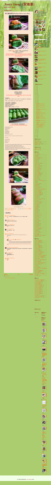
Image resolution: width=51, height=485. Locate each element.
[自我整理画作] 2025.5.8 (46, 410)
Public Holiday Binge (46, 324)
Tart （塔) (36, 274)
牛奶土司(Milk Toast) (38, 111)
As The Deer (43, 453)
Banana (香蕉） (36, 156)
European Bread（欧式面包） (38, 287)
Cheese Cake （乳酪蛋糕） (38, 246)
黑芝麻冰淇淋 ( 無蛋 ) (46, 330)
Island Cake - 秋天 (46, 455)
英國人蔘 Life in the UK (44, 392)
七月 (36, 101)
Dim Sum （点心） (37, 179)
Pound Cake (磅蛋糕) (37, 267)
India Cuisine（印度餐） (38, 191)
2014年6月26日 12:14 (10, 252)
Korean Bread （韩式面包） (38, 292)
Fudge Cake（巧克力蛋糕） (38, 254)
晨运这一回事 (46, 336)
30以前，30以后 (44, 408)
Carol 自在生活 (44, 328)
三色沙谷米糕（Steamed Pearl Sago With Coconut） (41, 122)
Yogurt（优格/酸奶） (37, 234)
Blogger (31, 479)
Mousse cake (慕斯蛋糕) (37, 261)
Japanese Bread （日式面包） (38, 291)
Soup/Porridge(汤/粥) (37, 223)
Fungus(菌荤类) (36, 184)
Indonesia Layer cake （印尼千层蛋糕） (39, 256)
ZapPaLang (43, 420)
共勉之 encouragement (37, 141)
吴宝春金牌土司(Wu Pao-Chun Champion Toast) (41, 47)
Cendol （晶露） (37, 171)
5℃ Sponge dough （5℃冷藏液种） (39, 280)
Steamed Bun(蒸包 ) (37, 225)
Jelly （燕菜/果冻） (37, 195)
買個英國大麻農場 (46, 428)
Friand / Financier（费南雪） (38, 253)
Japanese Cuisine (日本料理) (38, 194)
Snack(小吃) (36, 222)
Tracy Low (8, 224)
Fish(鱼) (36, 182)
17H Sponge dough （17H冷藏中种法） (39, 279)
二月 (36, 132)
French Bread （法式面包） (38, 288)
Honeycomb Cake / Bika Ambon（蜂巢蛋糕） (40, 255)
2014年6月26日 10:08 (15, 247)
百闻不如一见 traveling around (38, 143)
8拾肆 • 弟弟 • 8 (46, 369)
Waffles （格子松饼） (37, 275)
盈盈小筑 (43, 435)
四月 (36, 130)
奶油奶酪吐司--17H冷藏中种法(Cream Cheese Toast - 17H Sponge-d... (40, 124)
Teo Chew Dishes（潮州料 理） (38, 227)
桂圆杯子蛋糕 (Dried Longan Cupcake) (40, 112)
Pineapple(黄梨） (37, 207)
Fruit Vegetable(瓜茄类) (37, 183)
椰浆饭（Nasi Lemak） (41, 79)
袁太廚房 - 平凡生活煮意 (44, 468)
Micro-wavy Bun (16, 53)
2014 (36, 94)
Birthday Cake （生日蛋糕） (38, 163)
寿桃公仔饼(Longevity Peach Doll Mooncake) (42, 75)
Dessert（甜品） (37, 178)
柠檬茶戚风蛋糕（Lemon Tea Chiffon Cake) (42, 43)
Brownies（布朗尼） (37, 167)
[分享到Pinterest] (21, 208)
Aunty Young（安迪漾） (20, 4)
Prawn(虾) (36, 211)
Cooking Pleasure (44, 440)
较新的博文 (6, 274)
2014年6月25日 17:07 (12, 224)
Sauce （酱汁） (36, 218)
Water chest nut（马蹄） (38, 232)
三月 (36, 131)
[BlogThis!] (18, 208)
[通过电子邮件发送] (18, 208)
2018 (36, 89)
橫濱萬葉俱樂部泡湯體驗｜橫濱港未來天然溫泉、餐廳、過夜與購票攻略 (44, 354)
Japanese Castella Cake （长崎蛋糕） (39, 257)
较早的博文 (31, 274)
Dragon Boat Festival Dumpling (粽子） (39, 180)
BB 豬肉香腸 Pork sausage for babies (44, 433)
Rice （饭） (36, 213)
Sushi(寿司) (36, 226)
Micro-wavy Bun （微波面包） (27, 208)
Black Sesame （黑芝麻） (38, 165)
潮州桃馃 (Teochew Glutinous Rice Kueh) (42, 51)
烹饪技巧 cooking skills (37, 149)
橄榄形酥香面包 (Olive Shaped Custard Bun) (41, 67)
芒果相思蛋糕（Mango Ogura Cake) (42, 63)
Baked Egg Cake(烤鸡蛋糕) (38, 240)
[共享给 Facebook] (20, 208)
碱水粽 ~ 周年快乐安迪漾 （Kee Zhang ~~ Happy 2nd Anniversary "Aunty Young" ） (42, 60)
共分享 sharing (36, 140)
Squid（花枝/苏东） (37, 224)
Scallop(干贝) (36, 219)
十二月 (37, 95)
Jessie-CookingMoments (10, 247)
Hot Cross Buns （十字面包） (38, 289)
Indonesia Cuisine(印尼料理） (38, 192)
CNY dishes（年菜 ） (37, 169)
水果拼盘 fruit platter (37, 236)
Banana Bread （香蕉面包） (38, 282)
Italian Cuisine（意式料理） (38, 193)
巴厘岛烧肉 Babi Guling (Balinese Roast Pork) (41, 119)
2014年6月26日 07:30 (18, 239)
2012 (36, 136)
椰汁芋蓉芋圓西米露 (46, 470)
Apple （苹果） (36, 153)
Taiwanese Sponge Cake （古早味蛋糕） (39, 273)
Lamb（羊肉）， (37, 196)
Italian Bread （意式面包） (38, 290)
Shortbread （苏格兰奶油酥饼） (39, 270)
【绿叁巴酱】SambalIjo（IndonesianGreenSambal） (44, 437)
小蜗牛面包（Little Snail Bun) (39, 127)
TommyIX (28, 479)
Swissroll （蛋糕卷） (37, 272)
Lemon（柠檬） (37, 197)
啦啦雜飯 (43, 367)
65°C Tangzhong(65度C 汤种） (38, 281)
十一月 (37, 96)
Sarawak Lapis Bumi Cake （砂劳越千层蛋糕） (40, 268)
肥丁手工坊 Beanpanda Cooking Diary (44, 378)
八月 (36, 100)
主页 (18, 274)
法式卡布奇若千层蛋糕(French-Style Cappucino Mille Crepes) (40, 126)
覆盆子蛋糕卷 (46, 416)
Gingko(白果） (36, 185)
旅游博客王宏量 (44, 340)
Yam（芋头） (36, 233)
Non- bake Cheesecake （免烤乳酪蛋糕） (40, 262)
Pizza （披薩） (36, 266)
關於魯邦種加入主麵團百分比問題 (44, 365)
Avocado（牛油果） (37, 154)
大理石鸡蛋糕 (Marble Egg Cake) (40, 116)
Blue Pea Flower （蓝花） (38, 166)
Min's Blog (43, 446)
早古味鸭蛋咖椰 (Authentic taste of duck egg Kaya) (42, 71)
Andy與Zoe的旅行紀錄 (44, 400)
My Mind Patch (44, 385)
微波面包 (12, 50)
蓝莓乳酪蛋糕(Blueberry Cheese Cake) (40, 117)
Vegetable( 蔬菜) (37, 231)
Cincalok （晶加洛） (37, 176)
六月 (36, 102)
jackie (7, 233)
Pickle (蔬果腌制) (37, 206)
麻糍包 (46, 358)
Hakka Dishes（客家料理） (38, 190)
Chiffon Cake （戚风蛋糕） (38, 247)
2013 (36, 135)
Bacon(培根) (36, 155)
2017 (36, 90)
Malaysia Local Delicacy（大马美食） (39, 198)
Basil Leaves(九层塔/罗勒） (38, 157)
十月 (36, 97)
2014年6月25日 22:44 (11, 233)
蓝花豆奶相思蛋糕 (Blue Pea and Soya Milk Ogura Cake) (41, 110)
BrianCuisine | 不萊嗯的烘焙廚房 (44, 363)
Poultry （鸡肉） (37, 210)
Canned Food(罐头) (37, 170)
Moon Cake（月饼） (37, 199)
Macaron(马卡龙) (37, 258)
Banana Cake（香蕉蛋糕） (38, 241)
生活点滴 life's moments (37, 142)
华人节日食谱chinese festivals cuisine (39, 235)
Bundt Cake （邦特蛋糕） (38, 245)
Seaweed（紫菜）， (37, 221)
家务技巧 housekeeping (37, 148)
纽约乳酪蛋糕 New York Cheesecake (40, 103)
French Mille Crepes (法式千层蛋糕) (39, 252)
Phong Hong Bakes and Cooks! (44, 322)
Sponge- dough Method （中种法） (39, 295)
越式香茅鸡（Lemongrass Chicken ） (40, 104)
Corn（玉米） (36, 177)
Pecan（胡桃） (36, 205)
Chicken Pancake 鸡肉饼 (44, 375)
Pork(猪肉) (36, 208)
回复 (7, 217)
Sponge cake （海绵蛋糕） (38, 271)
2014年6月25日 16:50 (12, 215)
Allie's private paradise (44, 414)
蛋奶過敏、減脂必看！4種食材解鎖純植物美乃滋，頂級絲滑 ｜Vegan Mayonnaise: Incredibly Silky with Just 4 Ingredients (44, 381)
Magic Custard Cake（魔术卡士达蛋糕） (40, 259)
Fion (7, 252)
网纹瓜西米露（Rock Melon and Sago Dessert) (40, 106)
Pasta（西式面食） (37, 204)
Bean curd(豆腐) (37, 158)
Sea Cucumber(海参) (37, 220)
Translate (37, 35)
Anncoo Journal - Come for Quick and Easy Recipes (44, 374)
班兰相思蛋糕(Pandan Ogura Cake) (42, 55)
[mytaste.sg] (36, 316)
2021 (36, 85)
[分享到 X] (19, 208)
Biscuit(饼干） (36, 164)
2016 (36, 91)
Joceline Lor (8, 215)
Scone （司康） (36, 269)
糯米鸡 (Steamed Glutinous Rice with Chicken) (40, 108)
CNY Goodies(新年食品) (38, 168)
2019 (36, 88)
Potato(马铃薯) (36, 209)
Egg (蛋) (36, 181)
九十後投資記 (44, 426)
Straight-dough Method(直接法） (39, 296)
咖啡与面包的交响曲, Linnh (44, 334)
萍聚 (42, 357)
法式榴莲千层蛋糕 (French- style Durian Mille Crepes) (41, 120)
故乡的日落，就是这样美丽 (46, 349)
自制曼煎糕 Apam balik (46, 423)
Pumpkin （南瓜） (37, 212)
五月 (36, 129)
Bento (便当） (36, 162)
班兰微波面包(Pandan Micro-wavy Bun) (41, 113)
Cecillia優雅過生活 (44, 459)
